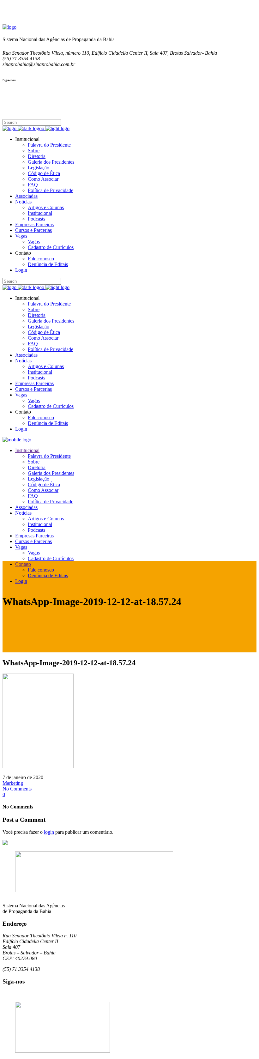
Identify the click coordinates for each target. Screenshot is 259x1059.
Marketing (13, 783)
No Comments (17, 788)
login (49, 832)
